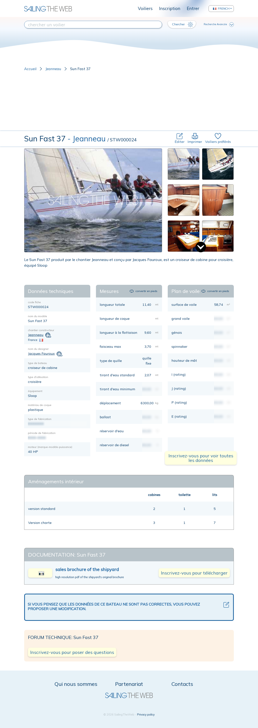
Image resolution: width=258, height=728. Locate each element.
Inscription (169, 8)
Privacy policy (146, 714)
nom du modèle (37, 316)
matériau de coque (39, 405)
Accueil (30, 69)
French (223, 8)
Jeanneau (53, 69)
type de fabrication (39, 419)
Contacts (182, 684)
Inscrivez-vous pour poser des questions (72, 652)
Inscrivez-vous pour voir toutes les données (200, 458)
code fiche (34, 302)
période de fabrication (42, 433)
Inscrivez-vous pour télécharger (194, 573)
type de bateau (37, 363)
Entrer (193, 8)
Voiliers (145, 8)
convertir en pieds (146, 291)
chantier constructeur (41, 330)
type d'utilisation (38, 377)
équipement (35, 391)
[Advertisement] (129, 102)
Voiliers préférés (218, 141)
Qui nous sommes (75, 684)
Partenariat (129, 684)
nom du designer (38, 349)
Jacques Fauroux (41, 353)
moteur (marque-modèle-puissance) (50, 447)
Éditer (180, 141)
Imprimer (195, 141)
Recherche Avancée (215, 24)
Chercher (178, 24)
